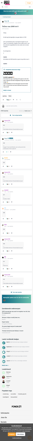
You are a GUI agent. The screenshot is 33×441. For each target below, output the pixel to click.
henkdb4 (6, 190)
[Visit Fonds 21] (16, 406)
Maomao (8, 372)
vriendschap (6, 394)
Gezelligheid (6, 397)
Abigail (8, 351)
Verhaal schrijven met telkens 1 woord (12, 330)
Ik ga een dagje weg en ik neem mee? (12, 326)
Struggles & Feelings (7, 324)
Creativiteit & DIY (6, 332)
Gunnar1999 (7, 120)
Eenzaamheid (14, 397)
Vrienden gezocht (22, 394)
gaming (4, 96)
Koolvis (6, 157)
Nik (5, 257)
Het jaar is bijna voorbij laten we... (11, 317)
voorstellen (13, 394)
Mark (5, 224)
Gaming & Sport (7, 17)
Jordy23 (8, 356)
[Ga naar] (2, 6)
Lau (5, 208)
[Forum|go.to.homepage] (7, 3)
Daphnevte (9, 346)
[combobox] (16, 6)
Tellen (9, 96)
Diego (5, 21)
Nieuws (4, 315)
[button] (2, 3)
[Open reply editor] (16, 105)
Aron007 (8, 381)
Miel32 (8, 342)
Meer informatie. (26, 431)
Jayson (8, 360)
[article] (16, 127)
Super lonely (5, 322)
